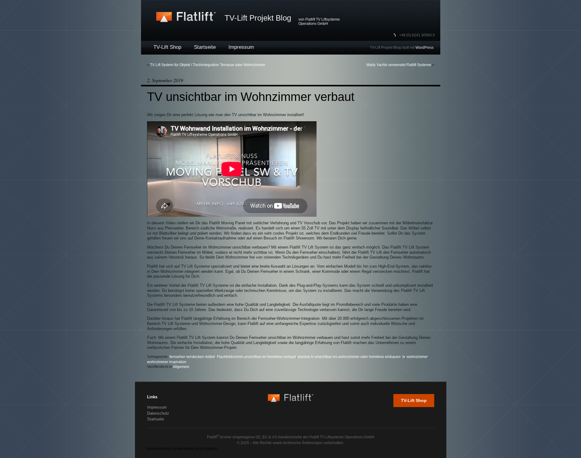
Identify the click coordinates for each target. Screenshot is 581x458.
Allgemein (181, 367)
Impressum (241, 47)
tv (403, 357)
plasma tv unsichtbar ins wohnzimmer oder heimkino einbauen (349, 357)
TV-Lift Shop (167, 47)
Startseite (205, 47)
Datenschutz (158, 413)
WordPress (424, 47)
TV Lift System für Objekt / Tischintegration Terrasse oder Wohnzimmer (207, 65)
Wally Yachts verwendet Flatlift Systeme (398, 65)
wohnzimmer (417, 357)
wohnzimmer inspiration (166, 362)
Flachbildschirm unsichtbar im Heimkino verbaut (256, 357)
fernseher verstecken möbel (192, 357)
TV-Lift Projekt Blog (258, 17)
